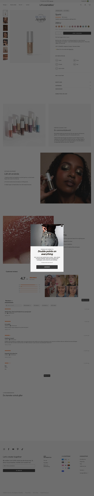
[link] (47, 235)
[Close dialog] (62, 226)
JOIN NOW (47, 267)
